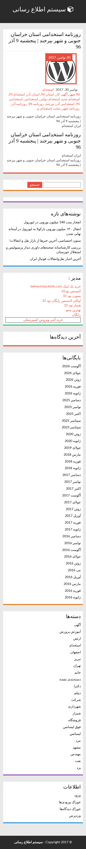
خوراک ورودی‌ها (70, 802)
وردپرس (75, 815)
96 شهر (74, 94)
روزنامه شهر (71, 108)
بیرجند (50, 104)
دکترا (77, 686)
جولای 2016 (72, 556)
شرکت (76, 700)
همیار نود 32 (72, 305)
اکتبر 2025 (73, 413)
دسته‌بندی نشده (70, 679)
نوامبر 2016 (72, 543)
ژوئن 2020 (73, 434)
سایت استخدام (50, 108)
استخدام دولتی (50, 99)
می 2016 (74, 570)
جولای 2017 (72, 502)
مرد (78, 740)
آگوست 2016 (71, 550)
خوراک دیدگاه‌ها (70, 809)
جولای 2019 (72, 447)
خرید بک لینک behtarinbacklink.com (55, 286)
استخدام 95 (17, 94)
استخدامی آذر (65, 104)
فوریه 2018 (73, 461)
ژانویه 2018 (73, 468)
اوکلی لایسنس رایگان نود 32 (61, 300)
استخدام (48, 89)
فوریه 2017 (73, 522)
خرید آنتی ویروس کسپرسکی (43, 319)
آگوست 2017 (71, 495)
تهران (77, 665)
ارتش (77, 638)
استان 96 (47, 94)
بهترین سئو (73, 310)
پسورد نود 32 (72, 296)
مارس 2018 (72, 454)
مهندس (76, 754)
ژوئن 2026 (73, 379)
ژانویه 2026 (73, 393)
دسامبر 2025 (71, 400)
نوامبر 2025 (72, 407)
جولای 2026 (72, 373)
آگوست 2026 (71, 366)
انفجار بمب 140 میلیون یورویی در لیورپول (52, 222)
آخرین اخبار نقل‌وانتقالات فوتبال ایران (55, 259)
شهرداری (74, 706)
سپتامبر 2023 (71, 427)
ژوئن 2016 (73, 563)
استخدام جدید (70, 99)
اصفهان (75, 652)
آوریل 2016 (73, 577)
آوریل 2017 (73, 515)
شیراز (77, 713)
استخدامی (31, 99)
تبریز (77, 659)
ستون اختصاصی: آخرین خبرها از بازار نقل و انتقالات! (45, 240)
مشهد (77, 747)
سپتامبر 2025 (71, 420)
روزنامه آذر (19, 104)
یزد (79, 767)
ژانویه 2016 (73, 597)
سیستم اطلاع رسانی (40, 9)
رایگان (76, 314)
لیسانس (75, 733)
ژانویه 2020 (73, 441)
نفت (78, 761)
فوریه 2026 (73, 386)
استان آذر (33, 94)
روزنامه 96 (36, 104)
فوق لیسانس (72, 727)
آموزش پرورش (70, 631)
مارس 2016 (72, 584)
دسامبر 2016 (71, 536)
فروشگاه (74, 720)
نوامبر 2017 (72, 481)
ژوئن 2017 (73, 509)
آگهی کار (61, 94)
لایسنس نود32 (71, 291)
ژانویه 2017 (73, 529)
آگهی (77, 625)
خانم (78, 672)
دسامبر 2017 (71, 475)
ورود (77, 795)
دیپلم (77, 693)
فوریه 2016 (73, 590)
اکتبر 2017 (73, 488)
